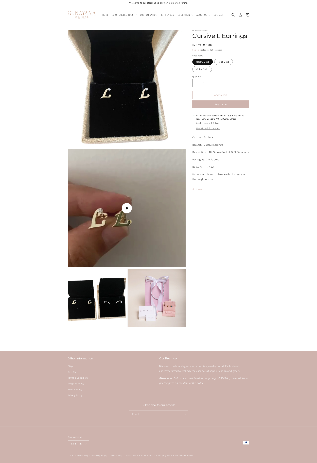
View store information (208, 128)
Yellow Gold (202, 61)
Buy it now (221, 104)
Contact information (184, 455)
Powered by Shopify (98, 455)
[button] (124, 14)
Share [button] (199, 189)
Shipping (196, 50)
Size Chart (73, 371)
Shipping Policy (76, 383)
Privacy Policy (75, 395)
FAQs (70, 366)
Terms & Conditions (78, 377)
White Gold (202, 69)
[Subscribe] (184, 414)
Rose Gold (223, 61)
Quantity (196, 76)
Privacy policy (132, 455)
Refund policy (116, 455)
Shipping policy (165, 455)
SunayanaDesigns (82, 455)
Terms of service (148, 455)
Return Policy (75, 389)
